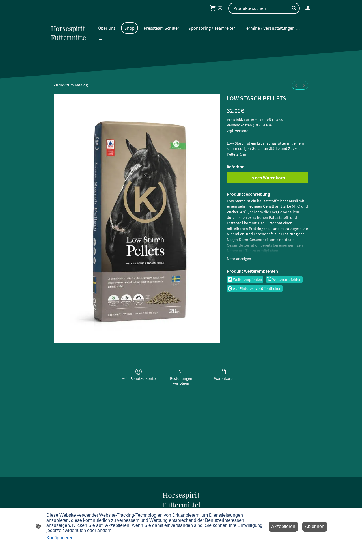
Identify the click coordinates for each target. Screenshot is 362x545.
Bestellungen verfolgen (181, 381)
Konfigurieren (60, 537)
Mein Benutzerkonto (139, 378)
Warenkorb (223, 378)
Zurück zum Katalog (71, 84)
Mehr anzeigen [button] (239, 258)
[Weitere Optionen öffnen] (100, 39)
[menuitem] (296, 85)
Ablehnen (314, 526)
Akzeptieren (283, 526)
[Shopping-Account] (307, 8)
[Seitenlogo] (71, 45)
